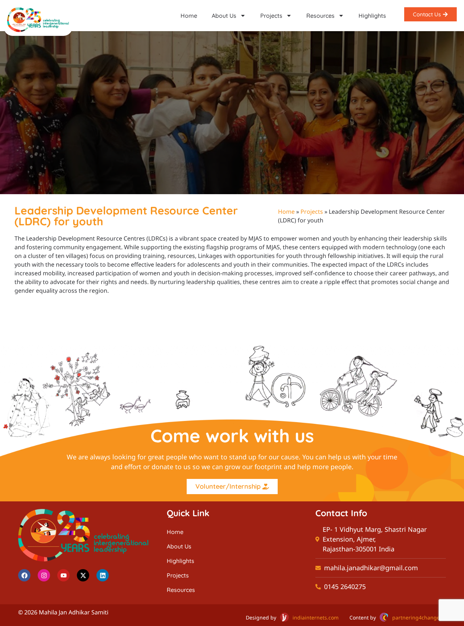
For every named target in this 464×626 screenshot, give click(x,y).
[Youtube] (63, 575)
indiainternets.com (316, 617)
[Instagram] (44, 575)
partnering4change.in (419, 617)
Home (189, 15)
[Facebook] (24, 575)
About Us (224, 15)
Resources (320, 15)
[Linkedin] (102, 575)
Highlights (372, 15)
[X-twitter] (83, 575)
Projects (271, 15)
